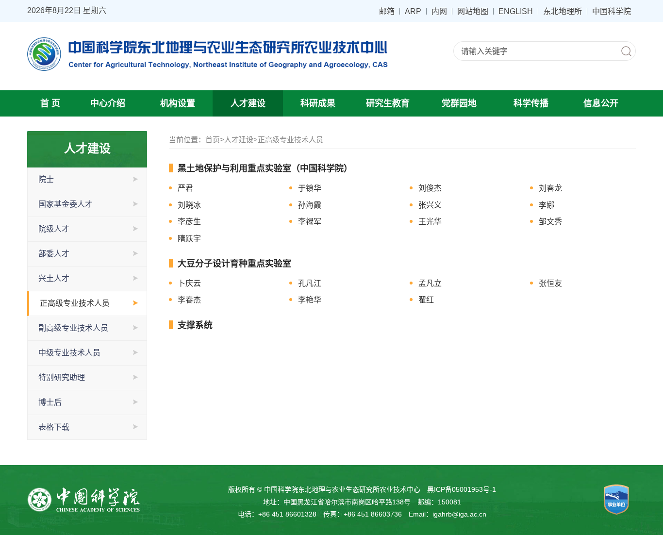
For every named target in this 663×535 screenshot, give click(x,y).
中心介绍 (107, 103)
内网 (439, 11)
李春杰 (189, 300)
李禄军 (309, 221)
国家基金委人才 (65, 204)
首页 (212, 139)
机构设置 (177, 103)
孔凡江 (309, 283)
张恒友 (550, 283)
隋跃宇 (189, 238)
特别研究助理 (61, 377)
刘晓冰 (189, 205)
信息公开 (600, 103)
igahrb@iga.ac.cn (459, 514)
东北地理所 (562, 11)
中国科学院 (611, 11)
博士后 (50, 402)
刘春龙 (550, 188)
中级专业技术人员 (69, 353)
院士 (46, 179)
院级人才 (53, 229)
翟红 (426, 300)
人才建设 (248, 103)
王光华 (430, 221)
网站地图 (472, 11)
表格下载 (53, 427)
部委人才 (53, 254)
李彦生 (189, 221)
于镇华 (309, 188)
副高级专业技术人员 (73, 328)
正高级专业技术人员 (75, 303)
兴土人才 (53, 278)
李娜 (546, 205)
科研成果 (317, 103)
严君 (185, 188)
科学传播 (531, 103)
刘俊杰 (430, 188)
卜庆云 (189, 283)
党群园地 (459, 103)
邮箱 (387, 11)
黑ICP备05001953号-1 (461, 489)
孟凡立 (430, 283)
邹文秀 (550, 221)
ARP (413, 11)
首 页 (50, 103)
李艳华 (309, 300)
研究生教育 (388, 103)
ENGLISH (515, 11)
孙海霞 (309, 205)
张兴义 (430, 205)
